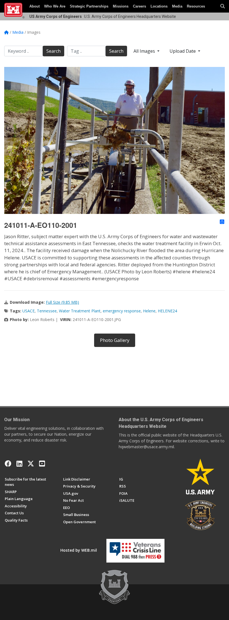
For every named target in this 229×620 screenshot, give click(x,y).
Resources (196, 6)
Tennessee (47, 310)
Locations (159, 6)
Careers (139, 6)
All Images (144, 51)
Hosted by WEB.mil (78, 550)
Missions (120, 6)
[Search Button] (222, 6)
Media (177, 6)
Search (53, 51)
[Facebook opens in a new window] (8, 464)
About (34, 6)
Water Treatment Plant (80, 310)
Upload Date (183, 51)
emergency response (122, 310)
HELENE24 (167, 310)
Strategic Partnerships (89, 6)
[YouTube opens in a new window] (42, 464)
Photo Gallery (114, 340)
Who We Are (54, 6)
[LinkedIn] (19, 464)
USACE (28, 310)
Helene (149, 310)
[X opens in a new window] (30, 464)
